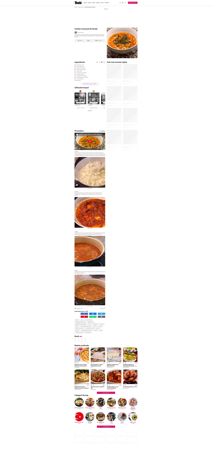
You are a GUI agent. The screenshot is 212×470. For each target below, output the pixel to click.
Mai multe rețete (106, 392)
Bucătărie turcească (79, 422)
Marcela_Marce (126, 388)
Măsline (77, 330)
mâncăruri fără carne (80, 322)
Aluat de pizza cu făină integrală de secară (97, 365)
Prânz (100, 407)
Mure (101, 330)
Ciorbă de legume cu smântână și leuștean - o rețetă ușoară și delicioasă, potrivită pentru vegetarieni (130, 365)
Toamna (101, 324)
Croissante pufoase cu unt (130, 386)
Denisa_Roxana (81, 32)
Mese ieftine (90, 322)
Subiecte (89, 2)
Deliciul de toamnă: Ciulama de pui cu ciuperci (82, 387)
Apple (95, 326)
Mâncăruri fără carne (79, 407)
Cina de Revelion (79, 332)
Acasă (76, 7)
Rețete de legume (90, 328)
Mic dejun (90, 422)
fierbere (95, 324)
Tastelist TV (107, 2)
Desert (122, 422)
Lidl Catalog (90, 105)
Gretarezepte (77, 367)
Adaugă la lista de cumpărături (91, 83)
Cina (111, 422)
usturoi (100, 326)
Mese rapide (88, 332)
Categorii (85, 2)
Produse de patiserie (89, 407)
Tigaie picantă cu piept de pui (97, 387)
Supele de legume (79, 328)
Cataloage (98, 2)
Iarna (77, 326)
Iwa (91, 367)
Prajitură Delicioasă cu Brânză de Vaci (113, 365)
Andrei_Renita (93, 389)
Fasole (97, 328)
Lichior (95, 330)
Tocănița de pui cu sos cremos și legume (112, 387)
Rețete (93, 2)
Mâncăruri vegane (122, 407)
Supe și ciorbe (81, 7)
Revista (102, 2)
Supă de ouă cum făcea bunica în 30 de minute (81, 365)
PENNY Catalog (77, 105)
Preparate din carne (111, 407)
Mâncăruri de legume (86, 330)
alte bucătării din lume (86, 326)
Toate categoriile (106, 426)
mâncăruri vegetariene (81, 324)
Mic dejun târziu (100, 422)
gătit (90, 324)
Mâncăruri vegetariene (132, 408)
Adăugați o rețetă (132, 2)
